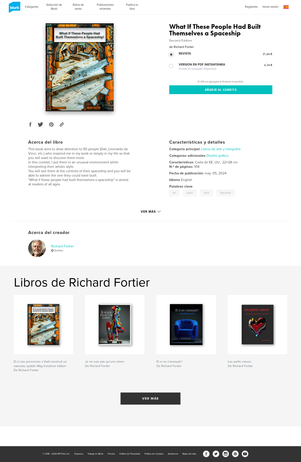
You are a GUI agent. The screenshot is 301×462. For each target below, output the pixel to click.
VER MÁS (150, 398)
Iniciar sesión (270, 7)
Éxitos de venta (78, 7)
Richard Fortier (62, 246)
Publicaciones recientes (105, 7)
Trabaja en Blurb (95, 454)
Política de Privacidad (129, 454)
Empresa (78, 454)
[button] (286, 7)
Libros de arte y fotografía (220, 149)
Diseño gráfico (217, 155)
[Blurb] (13, 9)
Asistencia (173, 454)
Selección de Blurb (54, 7)
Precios (111, 454)
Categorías (31, 7)
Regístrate (251, 7)
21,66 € (267, 54)
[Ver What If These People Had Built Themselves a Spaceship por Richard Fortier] (80, 67)
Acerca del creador (49, 232)
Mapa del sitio (189, 454)
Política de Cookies (154, 454)
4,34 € (268, 65)
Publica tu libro (132, 7)
